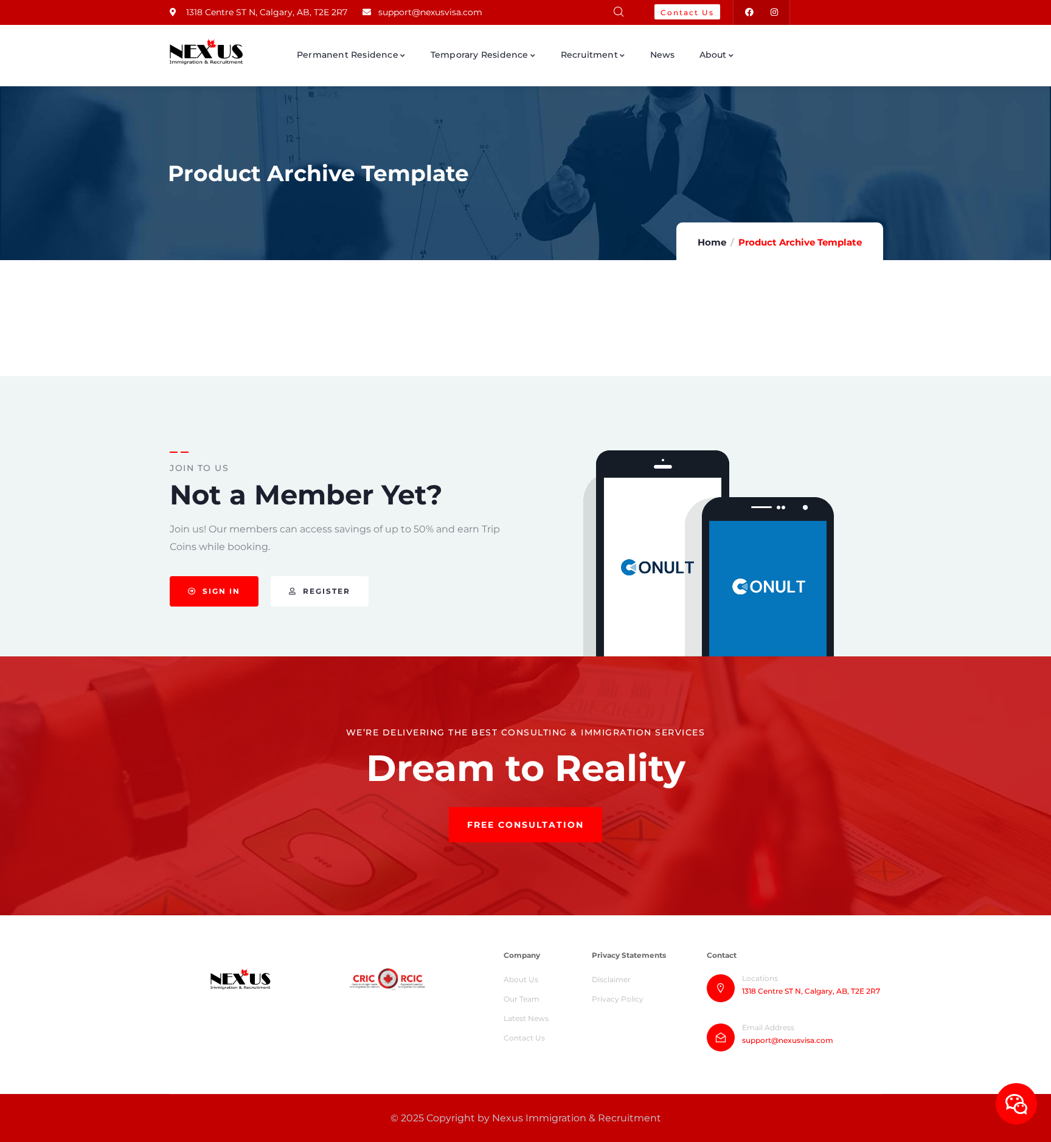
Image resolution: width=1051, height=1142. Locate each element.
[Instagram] (774, 12)
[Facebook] (749, 12)
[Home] (206, 51)
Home (712, 242)
